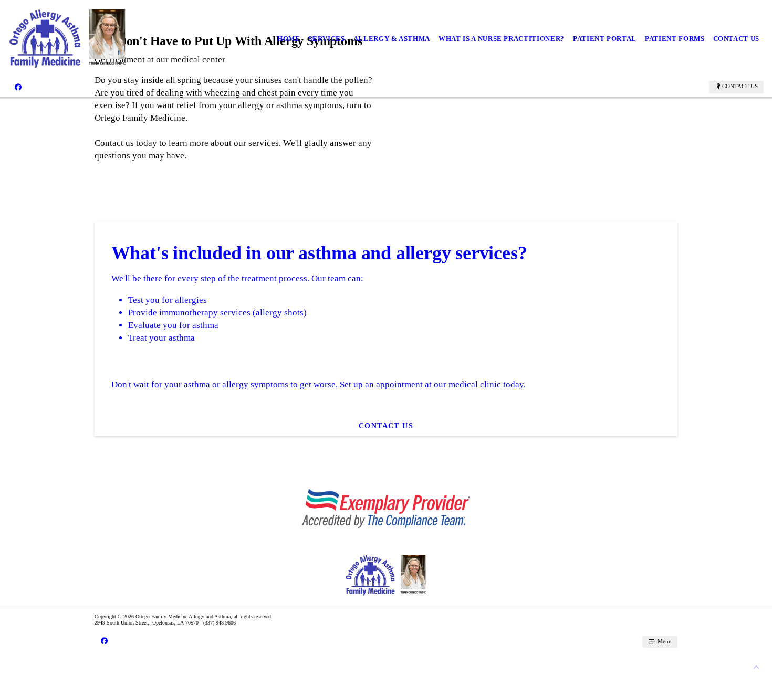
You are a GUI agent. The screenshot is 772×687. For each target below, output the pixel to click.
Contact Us (736, 39)
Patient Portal (605, 39)
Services (326, 39)
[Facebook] (18, 86)
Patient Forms (674, 39)
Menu (664, 641)
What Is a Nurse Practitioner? (502, 39)
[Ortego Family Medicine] (67, 38)
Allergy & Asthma (391, 39)
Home (288, 39)
